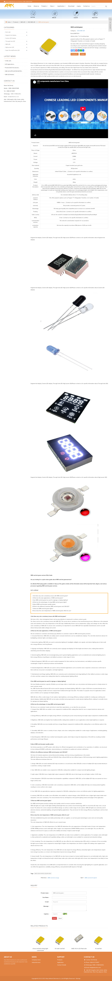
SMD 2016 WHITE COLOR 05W (43, 873)
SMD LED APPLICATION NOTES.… (14, 71)
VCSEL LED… (8, 61)
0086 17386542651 (16, 94)
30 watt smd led (60, 948)
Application (61, 6)
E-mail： (47, 902)
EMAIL (83, 54)
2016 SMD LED (31, 22)
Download (71, 6)
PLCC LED (7, 32)
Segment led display (10, 35)
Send (54, 918)
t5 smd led (98, 948)
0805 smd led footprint (91, 877)
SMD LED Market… (10, 74)
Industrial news (36, 962)
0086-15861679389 (27, 1)
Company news (36, 960)
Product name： (45, 893)
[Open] (110, 24)
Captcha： (47, 914)
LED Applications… (10, 64)
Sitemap (78, 978)
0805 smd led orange (53, 877)
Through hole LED (10, 41)
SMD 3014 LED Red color (79, 948)
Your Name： (46, 897)
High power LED (9, 47)
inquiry (79, 6)
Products (44, 6)
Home (29, 6)
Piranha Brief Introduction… (12, 67)
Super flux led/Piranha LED (12, 50)
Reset (60, 918)
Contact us (86, 6)
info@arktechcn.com (13, 1)
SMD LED (22, 22)
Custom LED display (10, 38)
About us (36, 6)
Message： (47, 906)
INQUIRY (75, 54)
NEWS (34, 957)
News (52, 6)
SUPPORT (60, 957)
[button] (47, 6)
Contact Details (61, 965)
